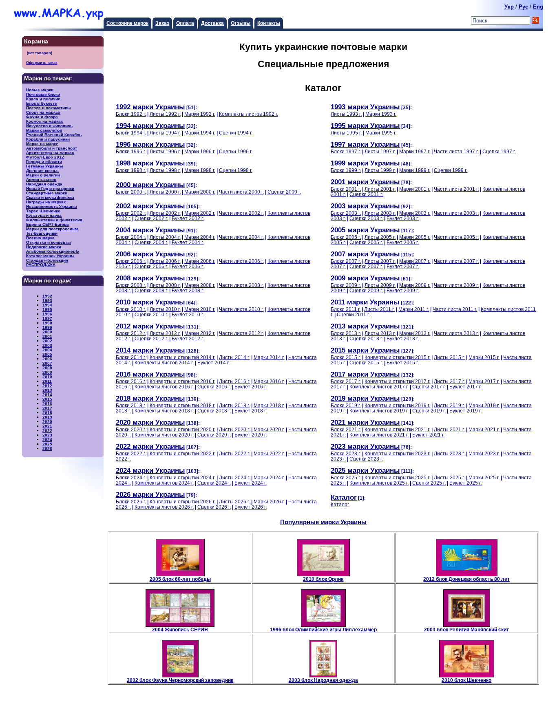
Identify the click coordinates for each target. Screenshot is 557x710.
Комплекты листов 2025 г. (379, 482)
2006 (47, 359)
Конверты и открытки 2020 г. (182, 429)
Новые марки (39, 90)
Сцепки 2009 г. (366, 290)
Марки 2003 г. (414, 213)
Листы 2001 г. (380, 189)
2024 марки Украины (150, 470)
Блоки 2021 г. (346, 429)
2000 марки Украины (150, 185)
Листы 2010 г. (165, 309)
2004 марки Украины (150, 230)
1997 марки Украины (365, 144)
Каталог (344, 497)
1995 (47, 309)
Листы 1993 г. (346, 114)
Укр (509, 7)
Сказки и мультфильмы (50, 197)
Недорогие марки (43, 247)
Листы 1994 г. (165, 132)
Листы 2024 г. (234, 477)
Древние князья (42, 170)
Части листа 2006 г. (241, 261)
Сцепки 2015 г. (366, 362)
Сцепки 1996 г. (235, 151)
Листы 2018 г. (234, 405)
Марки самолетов (44, 130)
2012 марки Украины (150, 326)
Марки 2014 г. (269, 357)
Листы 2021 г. (449, 429)
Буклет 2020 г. (250, 434)
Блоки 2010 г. (131, 309)
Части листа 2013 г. (456, 333)
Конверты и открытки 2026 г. (182, 501)
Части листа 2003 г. (456, 213)
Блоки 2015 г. (346, 357)
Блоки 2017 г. (346, 381)
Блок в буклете (41, 103)
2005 (47, 354)
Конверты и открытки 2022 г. (182, 453)
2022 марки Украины (150, 446)
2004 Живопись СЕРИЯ (180, 629)
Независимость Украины (51, 206)
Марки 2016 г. (269, 381)
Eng (538, 7)
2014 (47, 394)
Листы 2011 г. (379, 309)
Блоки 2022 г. (131, 453)
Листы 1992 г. (165, 114)
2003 (47, 345)
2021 (47, 426)
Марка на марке (42, 143)
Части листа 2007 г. (456, 261)
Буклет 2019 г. (465, 410)
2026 (47, 448)
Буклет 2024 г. (250, 482)
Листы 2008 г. (165, 285)
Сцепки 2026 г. (214, 506)
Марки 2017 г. (484, 381)
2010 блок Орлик (323, 579)
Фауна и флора (42, 117)
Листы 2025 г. (449, 477)
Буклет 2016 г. (250, 386)
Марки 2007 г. (414, 261)
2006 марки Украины (150, 254)
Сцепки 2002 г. (151, 218)
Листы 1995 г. (346, 132)
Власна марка (40, 238)
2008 (47, 368)
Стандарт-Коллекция (47, 260)
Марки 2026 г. (269, 501)
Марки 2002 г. (199, 213)
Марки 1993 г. (380, 114)
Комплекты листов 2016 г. (164, 386)
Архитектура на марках (50, 152)
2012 (47, 386)
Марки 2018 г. (269, 405)
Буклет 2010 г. (188, 314)
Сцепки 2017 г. (429, 386)
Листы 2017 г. (449, 381)
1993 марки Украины (365, 107)
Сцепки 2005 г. (366, 242)
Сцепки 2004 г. (151, 242)
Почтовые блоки (43, 94)
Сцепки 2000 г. (284, 191)
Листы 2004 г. (165, 237)
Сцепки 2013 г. (366, 338)
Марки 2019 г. (484, 405)
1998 (47, 323)
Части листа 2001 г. (456, 189)
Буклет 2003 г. (403, 218)
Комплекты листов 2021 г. (379, 434)
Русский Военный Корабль (54, 134)
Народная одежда (44, 184)
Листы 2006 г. (165, 261)
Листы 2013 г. (380, 333)
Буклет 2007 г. (403, 266)
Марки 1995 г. (380, 132)
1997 (47, 318)
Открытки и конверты (48, 242)
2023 (47, 435)
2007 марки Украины (365, 254)
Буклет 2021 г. (428, 434)
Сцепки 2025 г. (429, 482)
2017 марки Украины (365, 374)
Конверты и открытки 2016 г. (182, 381)
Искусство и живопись (49, 125)
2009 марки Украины (365, 278)
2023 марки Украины (365, 446)
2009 (47, 372)
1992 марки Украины (150, 107)
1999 (47, 327)
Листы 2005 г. (380, 237)
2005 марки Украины (365, 230)
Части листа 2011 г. (455, 309)
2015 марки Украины (365, 350)
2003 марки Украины (365, 206)
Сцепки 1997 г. (499, 151)
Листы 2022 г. (234, 453)
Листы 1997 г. (380, 151)
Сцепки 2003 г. (366, 218)
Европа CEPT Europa (47, 224)
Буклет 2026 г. (250, 506)
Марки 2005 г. (414, 237)
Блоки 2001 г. (346, 189)
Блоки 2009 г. (346, 285)
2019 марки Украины (365, 398)
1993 (47, 300)
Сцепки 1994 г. (235, 132)
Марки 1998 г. (199, 170)
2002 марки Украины (150, 206)
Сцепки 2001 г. (366, 194)
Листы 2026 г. (234, 501)
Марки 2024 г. (269, 477)
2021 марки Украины (365, 422)
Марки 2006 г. (199, 261)
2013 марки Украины (365, 326)
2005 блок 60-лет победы (180, 579)
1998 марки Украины (150, 163)
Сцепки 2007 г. (366, 266)
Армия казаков (41, 179)
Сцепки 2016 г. (214, 386)
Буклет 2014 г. (213, 362)
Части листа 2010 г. (241, 309)
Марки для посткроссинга (52, 229)
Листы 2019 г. (449, 405)
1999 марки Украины (365, 163)
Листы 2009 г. (380, 285)
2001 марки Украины (365, 182)
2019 (47, 417)
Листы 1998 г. (165, 170)
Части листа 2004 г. (241, 237)
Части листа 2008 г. (241, 285)
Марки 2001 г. (414, 189)
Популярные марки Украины (323, 521)
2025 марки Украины (365, 470)
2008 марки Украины (150, 278)
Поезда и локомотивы (48, 108)
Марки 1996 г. (199, 151)
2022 (47, 430)
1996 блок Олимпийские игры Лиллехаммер (323, 629)
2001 (47, 336)
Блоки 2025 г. (346, 477)
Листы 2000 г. (165, 191)
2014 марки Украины (150, 350)
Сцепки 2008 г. (151, 290)
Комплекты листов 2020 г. (164, 434)
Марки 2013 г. (414, 333)
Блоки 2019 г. (346, 405)
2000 (47, 332)
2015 (47, 399)
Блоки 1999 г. (346, 170)
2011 (47, 381)
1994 (47, 305)
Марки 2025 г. (484, 477)
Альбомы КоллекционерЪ (52, 251)
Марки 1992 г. (199, 114)
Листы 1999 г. (380, 170)
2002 (47, 341)
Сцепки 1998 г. (235, 170)
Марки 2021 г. (484, 429)
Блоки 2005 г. (346, 237)
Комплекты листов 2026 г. (164, 506)
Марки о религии (43, 175)
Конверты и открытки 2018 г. (182, 405)
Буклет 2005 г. (403, 242)
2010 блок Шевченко (466, 680)
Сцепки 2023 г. (366, 458)
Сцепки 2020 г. (214, 434)
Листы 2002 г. (165, 213)
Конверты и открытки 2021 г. (397, 429)
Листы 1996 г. (165, 151)
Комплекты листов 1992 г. (248, 114)
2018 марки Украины (150, 398)
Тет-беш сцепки (41, 233)
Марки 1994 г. (199, 132)
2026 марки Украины (150, 494)
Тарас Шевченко (43, 211)
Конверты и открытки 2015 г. (397, 357)
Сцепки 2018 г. (214, 410)
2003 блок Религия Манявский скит (466, 629)
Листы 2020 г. (234, 429)
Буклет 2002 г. (188, 218)
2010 (47, 377)
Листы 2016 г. (234, 381)
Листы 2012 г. (165, 333)
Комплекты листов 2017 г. (379, 386)
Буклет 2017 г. (465, 386)
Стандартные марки (46, 193)
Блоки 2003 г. (346, 213)
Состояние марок (127, 23)
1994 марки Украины (150, 125)
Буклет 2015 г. (403, 362)
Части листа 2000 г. (241, 191)
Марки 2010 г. (199, 309)
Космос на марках (44, 121)
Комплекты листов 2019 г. (379, 410)
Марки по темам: (48, 78)
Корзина (36, 41)
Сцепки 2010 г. (151, 314)
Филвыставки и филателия (54, 220)
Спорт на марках (43, 112)
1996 (47, 314)
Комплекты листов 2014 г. (164, 362)
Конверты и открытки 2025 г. (397, 477)
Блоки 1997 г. (346, 151)
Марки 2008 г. (199, 285)
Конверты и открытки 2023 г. (397, 453)
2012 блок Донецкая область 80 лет (466, 579)
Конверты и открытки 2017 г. (397, 381)
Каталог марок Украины (50, 256)
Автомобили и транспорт (51, 148)
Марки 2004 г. (199, 237)
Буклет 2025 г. (465, 482)
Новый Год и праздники (50, 188)
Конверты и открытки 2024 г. (182, 477)
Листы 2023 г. (449, 453)
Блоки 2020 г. (131, 429)
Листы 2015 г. (449, 357)
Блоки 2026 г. (131, 501)
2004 (47, 350)
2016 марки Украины (150, 374)
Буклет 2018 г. (250, 410)
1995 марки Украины (365, 125)
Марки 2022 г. (269, 453)
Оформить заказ (41, 62)
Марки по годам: (48, 281)
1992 (47, 296)
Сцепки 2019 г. (429, 410)
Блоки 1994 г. (131, 132)
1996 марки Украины (150, 144)
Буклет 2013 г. (403, 338)
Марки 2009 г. (414, 285)
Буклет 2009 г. (403, 290)
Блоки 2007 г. (346, 261)
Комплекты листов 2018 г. (164, 410)
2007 (47, 363)
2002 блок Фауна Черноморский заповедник (180, 680)
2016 (47, 403)
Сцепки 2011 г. (353, 314)
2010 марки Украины (150, 302)
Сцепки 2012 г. (151, 338)
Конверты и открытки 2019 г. (397, 405)
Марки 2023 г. (484, 453)
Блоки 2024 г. (131, 477)
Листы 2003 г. (380, 213)
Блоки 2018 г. (131, 405)
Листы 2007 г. (380, 261)
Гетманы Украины (44, 166)
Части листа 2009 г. (456, 285)
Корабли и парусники (48, 139)
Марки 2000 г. (199, 191)
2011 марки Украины (365, 302)
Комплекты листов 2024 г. (164, 482)
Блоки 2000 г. (131, 191)
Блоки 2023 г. (346, 453)
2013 (47, 390)
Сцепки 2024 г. (214, 482)
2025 (47, 444)
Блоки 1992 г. (131, 114)
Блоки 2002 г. (131, 213)
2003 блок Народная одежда (323, 680)
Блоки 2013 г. (346, 333)
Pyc (523, 7)
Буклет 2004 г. (188, 242)
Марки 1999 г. (414, 170)
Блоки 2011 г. (345, 309)
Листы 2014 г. (234, 357)
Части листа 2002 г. (241, 213)
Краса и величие (43, 99)
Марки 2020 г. (269, 429)
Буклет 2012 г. (188, 338)
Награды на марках (46, 202)
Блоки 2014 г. (131, 357)
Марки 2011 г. (413, 309)
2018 (47, 412)
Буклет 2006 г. (188, 266)
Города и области (44, 161)
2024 (47, 439)
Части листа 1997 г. (456, 151)
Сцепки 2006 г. (151, 266)
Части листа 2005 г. (456, 237)
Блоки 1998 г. (131, 170)
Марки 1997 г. (414, 151)
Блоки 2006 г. (131, 261)
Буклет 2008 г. (188, 290)
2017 (47, 408)
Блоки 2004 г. (131, 237)
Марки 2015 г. (484, 357)
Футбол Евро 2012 (45, 157)
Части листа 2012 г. (241, 333)
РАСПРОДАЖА (40, 264)
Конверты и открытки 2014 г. (182, 357)
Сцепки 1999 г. (450, 170)
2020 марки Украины (150, 422)
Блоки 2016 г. (131, 381)
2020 (47, 421)
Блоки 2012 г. (131, 333)
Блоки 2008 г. (131, 285)
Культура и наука (44, 215)
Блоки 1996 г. (131, 151)
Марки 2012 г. (199, 333)
